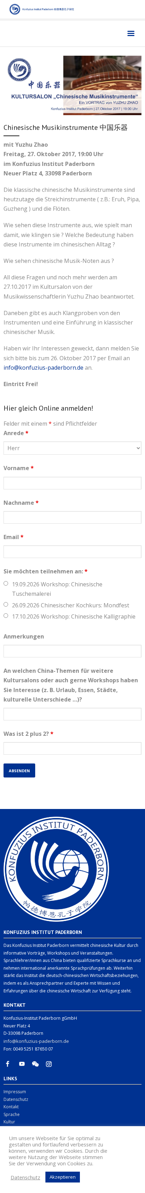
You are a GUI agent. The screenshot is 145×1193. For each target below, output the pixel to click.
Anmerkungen (24, 636)
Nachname (21, 503)
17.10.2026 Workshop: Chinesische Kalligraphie (73, 616)
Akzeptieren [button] (63, 1177)
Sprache (12, 1114)
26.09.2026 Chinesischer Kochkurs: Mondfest (70, 605)
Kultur (9, 1122)
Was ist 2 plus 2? (28, 734)
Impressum (15, 1092)
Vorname (19, 468)
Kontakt (11, 1107)
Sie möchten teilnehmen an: (46, 571)
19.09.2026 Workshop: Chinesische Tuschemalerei (57, 589)
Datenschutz (16, 1099)
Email (14, 537)
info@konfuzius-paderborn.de (43, 367)
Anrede (16, 433)
